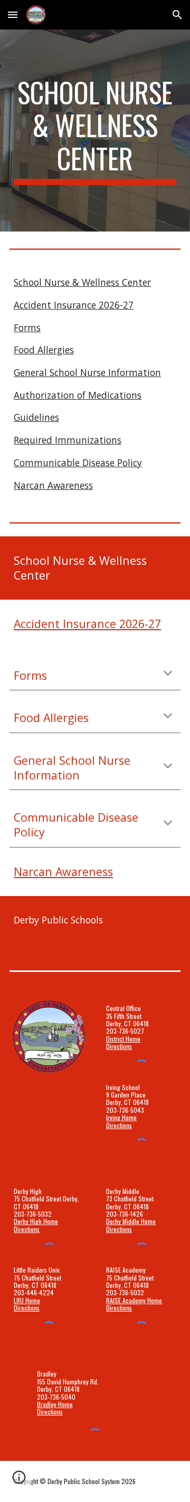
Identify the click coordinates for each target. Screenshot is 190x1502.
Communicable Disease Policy (78, 462)
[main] (95, 130)
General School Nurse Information (87, 372)
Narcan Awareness (53, 485)
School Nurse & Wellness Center (82, 282)
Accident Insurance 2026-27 (74, 305)
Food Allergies (44, 349)
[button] (12, 14)
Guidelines (36, 417)
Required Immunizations (67, 440)
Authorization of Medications (77, 395)
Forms (27, 327)
